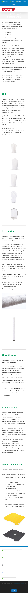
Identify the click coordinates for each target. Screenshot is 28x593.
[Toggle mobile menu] (25, 9)
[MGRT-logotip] (12, 550)
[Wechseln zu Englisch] (12, 1)
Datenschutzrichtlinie (19, 583)
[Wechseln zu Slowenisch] (5, 1)
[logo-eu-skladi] (12, 557)
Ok (14, 590)
